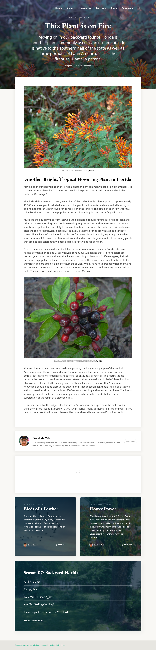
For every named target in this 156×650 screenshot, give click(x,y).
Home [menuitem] (58, 8)
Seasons (126, 8)
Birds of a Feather (41, 509)
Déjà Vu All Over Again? (39, 597)
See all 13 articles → (33, 620)
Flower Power (103, 509)
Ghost (63, 645)
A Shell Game (32, 582)
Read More (130, 441)
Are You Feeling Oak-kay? (39, 604)
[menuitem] (127, 8)
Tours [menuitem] (114, 8)
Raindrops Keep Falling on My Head (46, 612)
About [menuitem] (70, 8)
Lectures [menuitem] (101, 8)
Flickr (92, 171)
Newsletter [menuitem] (85, 8)
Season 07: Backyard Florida (77, 18)
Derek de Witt (42, 438)
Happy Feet (31, 589)
